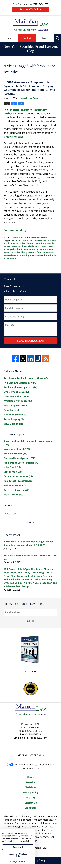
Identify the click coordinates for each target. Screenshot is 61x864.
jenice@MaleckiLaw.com (34, 737)
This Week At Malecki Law (20, 382)
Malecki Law (40, 847)
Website (30, 782)
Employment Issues (17, 391)
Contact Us (30, 802)
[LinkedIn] (30, 358)
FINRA (43, 246)
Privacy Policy (30, 792)
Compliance (12, 410)
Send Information (30, 340)
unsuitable (35, 255)
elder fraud (18, 237)
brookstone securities (14, 243)
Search (30, 522)
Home (9, 38)
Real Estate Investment (18, 480)
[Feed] (45, 358)
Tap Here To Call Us (30, 9)
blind (31, 240)
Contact (27, 38)
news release (10, 255)
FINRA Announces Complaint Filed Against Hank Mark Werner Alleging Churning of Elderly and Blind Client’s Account (30, 87)
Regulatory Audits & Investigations (26, 378)
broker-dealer (49, 240)
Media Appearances (17, 405)
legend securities (12, 252)
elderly (50, 243)
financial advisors (30, 246)
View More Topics (13, 423)
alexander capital (20, 240)
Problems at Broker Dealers (21, 462)
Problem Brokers (15, 453)
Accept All (18, 847)
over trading (23, 255)
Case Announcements (18, 476)
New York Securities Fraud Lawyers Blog (30, 24)
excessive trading (12, 246)
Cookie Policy (47, 764)
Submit (30, 621)
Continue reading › (16, 230)
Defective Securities (16, 490)
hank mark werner (26, 249)
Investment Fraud (38, 237)
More (45, 38)
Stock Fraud (13, 471)
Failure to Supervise (16, 414)
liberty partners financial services (37, 252)
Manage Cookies (32, 768)
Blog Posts (30, 807)
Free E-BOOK (30, 671)
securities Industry (16, 396)
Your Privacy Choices (26, 764)
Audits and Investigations (20, 387)
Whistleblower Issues (18, 400)
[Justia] (38, 358)
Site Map (30, 797)
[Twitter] (23, 358)
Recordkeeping (14, 419)
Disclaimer (31, 787)
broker (38, 240)
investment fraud (45, 249)
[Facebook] (15, 358)
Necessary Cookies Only (18, 855)
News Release (15, 136)
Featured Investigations (19, 458)
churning (30, 243)
